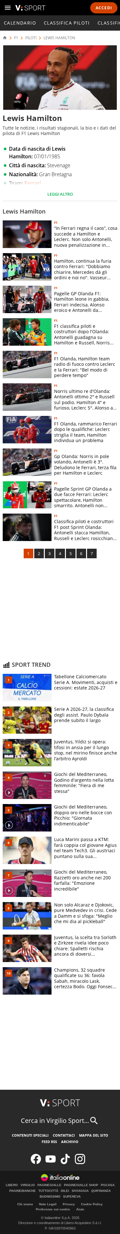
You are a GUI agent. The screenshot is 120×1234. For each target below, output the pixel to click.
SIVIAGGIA (80, 1191)
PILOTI (30, 38)
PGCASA (108, 1185)
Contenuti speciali (30, 1135)
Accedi (104, 8)
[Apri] (7, 7)
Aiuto (80, 1209)
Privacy (69, 1204)
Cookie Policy (92, 1204)
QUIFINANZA (101, 1191)
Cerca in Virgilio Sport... (55, 1120)
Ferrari (32, 183)
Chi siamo (25, 1204)
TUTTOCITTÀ (48, 1191)
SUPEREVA (72, 1196)
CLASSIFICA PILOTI (67, 22)
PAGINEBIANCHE (22, 1191)
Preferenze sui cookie (53, 1209)
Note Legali (48, 1204)
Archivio (69, 1141)
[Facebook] (36, 1162)
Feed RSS (49, 1141)
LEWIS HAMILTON (59, 38)
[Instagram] (80, 1162)
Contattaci (64, 1135)
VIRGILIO (27, 1185)
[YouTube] (50, 1162)
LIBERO (12, 1185)
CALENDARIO (20, 22)
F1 (16, 38)
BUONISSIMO (50, 1196)
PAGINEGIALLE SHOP (81, 1185)
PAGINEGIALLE (49, 1185)
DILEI (65, 1191)
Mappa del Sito (93, 1135)
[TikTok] (65, 1162)
